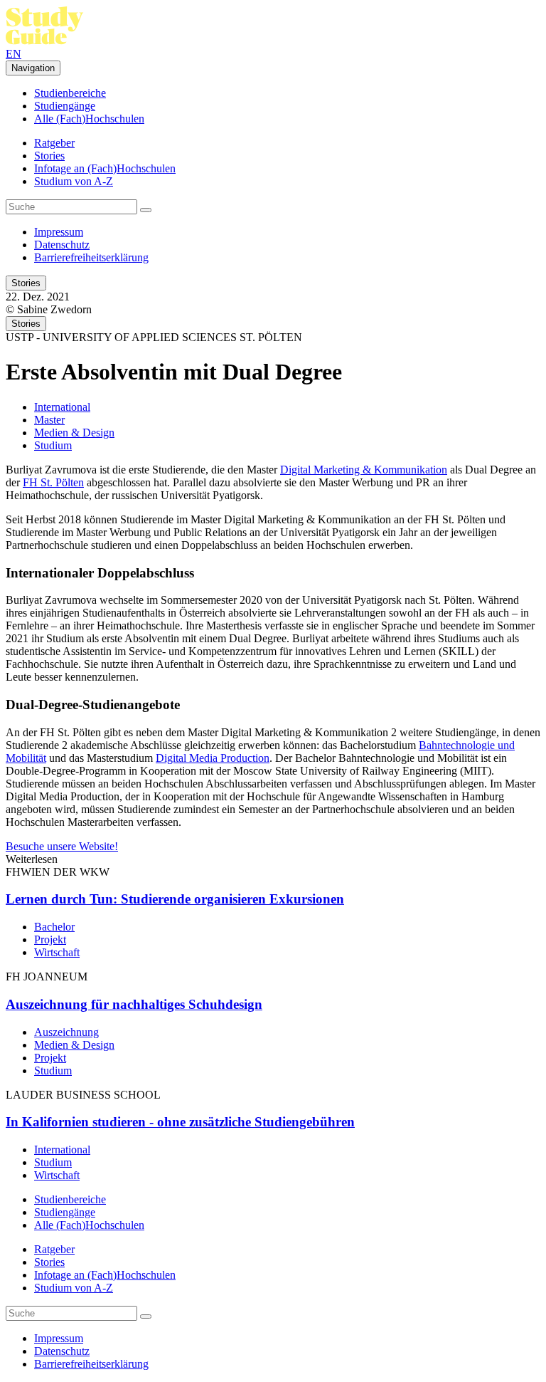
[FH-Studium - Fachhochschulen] (45, 41)
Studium (53, 445)
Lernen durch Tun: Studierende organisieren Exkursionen (175, 898)
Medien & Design (74, 432)
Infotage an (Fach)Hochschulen (105, 168)
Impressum (58, 232)
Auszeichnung (66, 1032)
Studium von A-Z (73, 181)
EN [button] (13, 54)
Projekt (50, 939)
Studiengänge (64, 106)
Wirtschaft (57, 952)
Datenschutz (62, 245)
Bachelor (54, 927)
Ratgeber (54, 143)
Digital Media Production (212, 758)
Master (49, 420)
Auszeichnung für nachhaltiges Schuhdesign (134, 1004)
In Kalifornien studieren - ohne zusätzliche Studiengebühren (180, 1121)
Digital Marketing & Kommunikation (363, 470)
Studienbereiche (70, 93)
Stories (49, 156)
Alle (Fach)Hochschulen (89, 118)
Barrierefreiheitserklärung (91, 257)
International (62, 407)
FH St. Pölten (53, 482)
